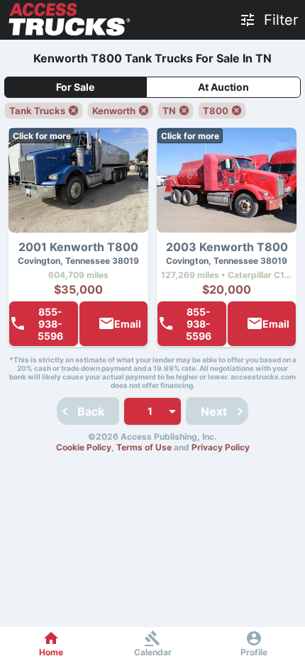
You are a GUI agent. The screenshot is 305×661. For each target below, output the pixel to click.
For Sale (75, 87)
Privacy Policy (221, 447)
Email (127, 324)
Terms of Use (144, 447)
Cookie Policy (83, 447)
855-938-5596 (50, 324)
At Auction (223, 87)
